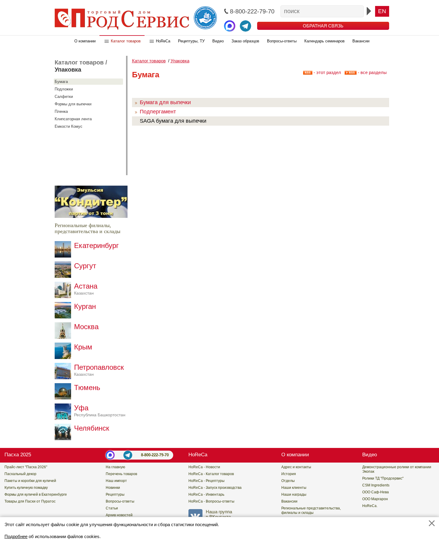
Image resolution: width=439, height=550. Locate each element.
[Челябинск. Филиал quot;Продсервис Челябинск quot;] (64, 438)
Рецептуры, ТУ (191, 41)
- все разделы (372, 72)
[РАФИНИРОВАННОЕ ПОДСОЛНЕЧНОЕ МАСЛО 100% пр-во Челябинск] (91, 216)
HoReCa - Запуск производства (215, 488)
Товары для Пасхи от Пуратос (30, 501)
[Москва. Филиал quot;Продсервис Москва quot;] (64, 337)
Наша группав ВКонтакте (219, 514)
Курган (85, 306)
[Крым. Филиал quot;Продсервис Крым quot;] (64, 357)
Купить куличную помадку (26, 488)
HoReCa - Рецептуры (206, 481)
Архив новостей (119, 515)
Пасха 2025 (17, 454)
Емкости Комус (68, 126)
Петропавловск (99, 370)
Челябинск (91, 428)
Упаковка (68, 69)
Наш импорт (116, 481)
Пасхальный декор (20, 474)
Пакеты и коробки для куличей (30, 481)
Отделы (288, 481)
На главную (115, 467)
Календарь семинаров (324, 41)
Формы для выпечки (73, 104)
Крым (83, 347)
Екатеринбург (96, 245)
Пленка (61, 111)
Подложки (64, 89)
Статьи (112, 508)
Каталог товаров (126, 41)
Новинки (113, 488)
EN (382, 11)
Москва (86, 327)
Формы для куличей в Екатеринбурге (35, 494)
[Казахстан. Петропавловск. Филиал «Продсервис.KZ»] (64, 377)
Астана (85, 288)
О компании (85, 41)
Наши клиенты (293, 488)
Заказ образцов (245, 41)
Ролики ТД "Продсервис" (382, 478)
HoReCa (163, 41)
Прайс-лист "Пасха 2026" (25, 467)
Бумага (61, 81)
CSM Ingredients (375, 485)
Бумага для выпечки (165, 102)
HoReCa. (369, 506)
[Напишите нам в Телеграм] (245, 26)
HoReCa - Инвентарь (206, 494)
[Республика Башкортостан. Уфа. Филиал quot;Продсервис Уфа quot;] (64, 418)
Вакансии (360, 41)
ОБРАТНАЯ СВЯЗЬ (323, 25)
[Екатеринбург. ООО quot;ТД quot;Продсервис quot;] (64, 255)
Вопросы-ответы (282, 41)
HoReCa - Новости (204, 467)
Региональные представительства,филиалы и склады (311, 510)
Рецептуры (115, 494)
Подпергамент (158, 112)
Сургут (85, 266)
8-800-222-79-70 (155, 455)
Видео (218, 41)
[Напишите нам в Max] (229, 26)
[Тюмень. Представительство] (64, 397)
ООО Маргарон (375, 499)
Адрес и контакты (296, 467)
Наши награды (293, 494)
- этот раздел (326, 72)
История (288, 474)
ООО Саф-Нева (375, 492)
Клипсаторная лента (73, 119)
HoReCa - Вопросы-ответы (211, 501)
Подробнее (15, 536)
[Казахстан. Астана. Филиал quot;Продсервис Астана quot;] (64, 296)
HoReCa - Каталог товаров (211, 474)
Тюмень (87, 387)
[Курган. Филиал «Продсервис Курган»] (64, 316)
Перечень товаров (121, 474)
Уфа (99, 410)
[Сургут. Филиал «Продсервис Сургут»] (64, 276)
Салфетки (64, 96)
